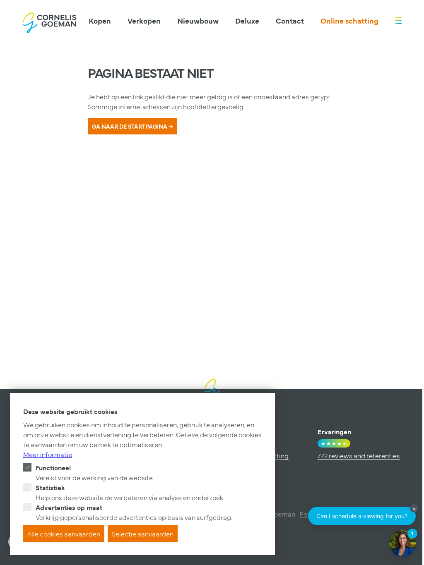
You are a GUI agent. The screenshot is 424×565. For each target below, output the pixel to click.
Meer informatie (47, 454)
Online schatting (349, 20)
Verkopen (144, 20)
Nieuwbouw (198, 20)
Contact (290, 20)
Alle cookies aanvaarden (63, 533)
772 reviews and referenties (359, 455)
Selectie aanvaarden (142, 533)
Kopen (100, 20)
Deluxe (247, 20)
